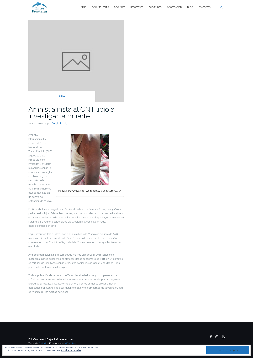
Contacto (204, 7)
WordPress (71, 343)
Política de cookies (71, 350)
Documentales (100, 7)
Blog (190, 7)
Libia (62, 96)
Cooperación (174, 7)
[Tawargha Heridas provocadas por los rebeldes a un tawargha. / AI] (90, 159)
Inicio (83, 7)
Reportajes (136, 7)
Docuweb (119, 7)
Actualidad (155, 7)
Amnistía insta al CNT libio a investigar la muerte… (71, 112)
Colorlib (43, 343)
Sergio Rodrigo (60, 123)
